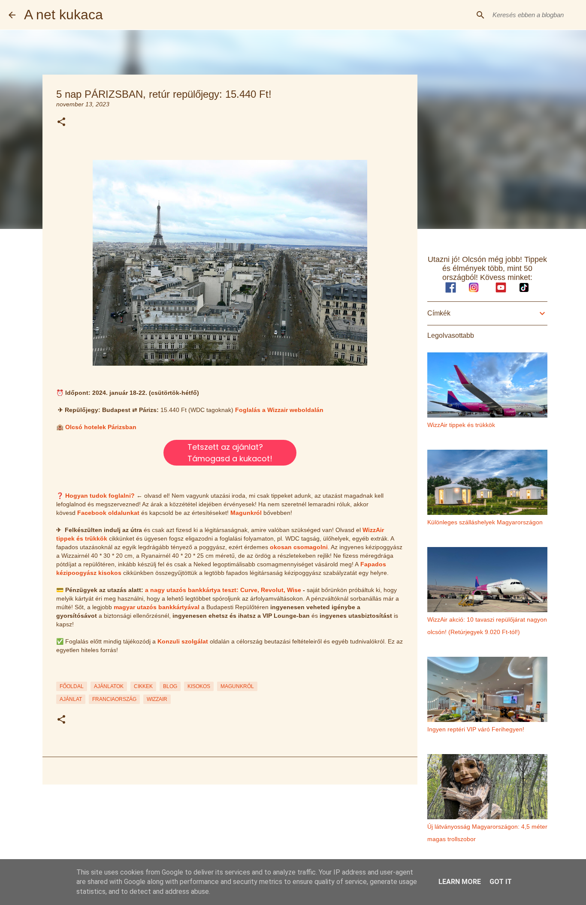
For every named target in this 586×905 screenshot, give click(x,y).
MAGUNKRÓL (237, 686)
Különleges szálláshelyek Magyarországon (485, 522)
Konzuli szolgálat (182, 641)
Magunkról (246, 512)
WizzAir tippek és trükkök (461, 424)
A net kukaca (63, 14)
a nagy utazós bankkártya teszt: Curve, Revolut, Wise (223, 589)
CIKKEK (143, 686)
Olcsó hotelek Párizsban (100, 427)
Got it (500, 882)
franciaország (114, 699)
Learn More (459, 882)
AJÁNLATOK (109, 686)
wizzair (157, 699)
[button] (61, 122)
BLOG (170, 686)
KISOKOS (198, 686)
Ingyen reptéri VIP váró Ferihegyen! (475, 729)
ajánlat (71, 699)
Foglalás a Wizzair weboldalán (279, 409)
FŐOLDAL (72, 686)
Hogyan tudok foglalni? (100, 495)
